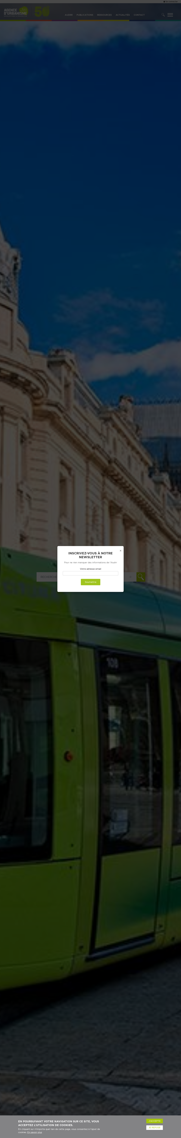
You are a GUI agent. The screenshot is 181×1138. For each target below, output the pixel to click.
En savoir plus (34, 1132)
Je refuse (155, 1127)
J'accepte (155, 1121)
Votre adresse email (90, 569)
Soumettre (90, 582)
